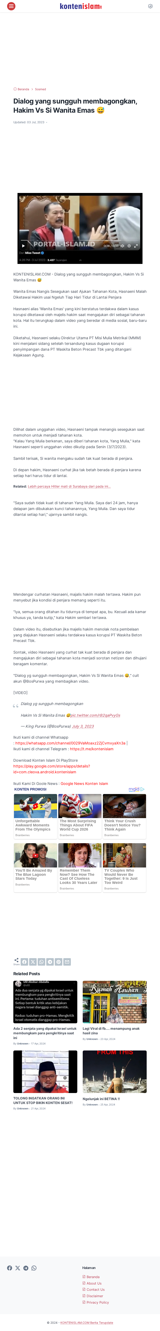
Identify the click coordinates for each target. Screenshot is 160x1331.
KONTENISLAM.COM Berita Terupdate (86, 1322)
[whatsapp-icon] (33, 1268)
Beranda (93, 1277)
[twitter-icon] (17, 1268)
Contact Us (95, 1289)
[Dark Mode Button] (150, 6)
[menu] (11, 6)
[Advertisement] (80, 50)
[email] (67, 962)
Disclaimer (94, 1296)
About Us (93, 1283)
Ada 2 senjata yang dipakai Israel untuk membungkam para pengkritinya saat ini (44, 1033)
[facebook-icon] (9, 1268)
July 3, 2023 (83, 726)
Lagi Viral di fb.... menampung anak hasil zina (111, 1030)
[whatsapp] (41, 962)
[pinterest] (58, 962)
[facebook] (24, 962)
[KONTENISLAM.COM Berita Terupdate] (80, 6)
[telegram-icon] (25, 1268)
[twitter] (33, 962)
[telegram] (50, 962)
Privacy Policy (97, 1302)
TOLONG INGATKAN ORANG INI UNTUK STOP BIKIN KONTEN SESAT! (42, 1100)
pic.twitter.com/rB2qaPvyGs (95, 715)
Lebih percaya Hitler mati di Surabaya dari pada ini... (69, 486)
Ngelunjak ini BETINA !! (101, 1099)
